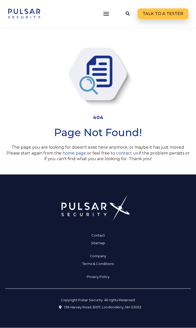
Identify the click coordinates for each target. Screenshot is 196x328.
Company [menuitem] (98, 256)
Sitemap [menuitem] (98, 243)
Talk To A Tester (163, 13)
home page (74, 153)
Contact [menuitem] (98, 235)
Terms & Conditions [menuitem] (98, 264)
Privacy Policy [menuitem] (98, 277)
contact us (127, 153)
